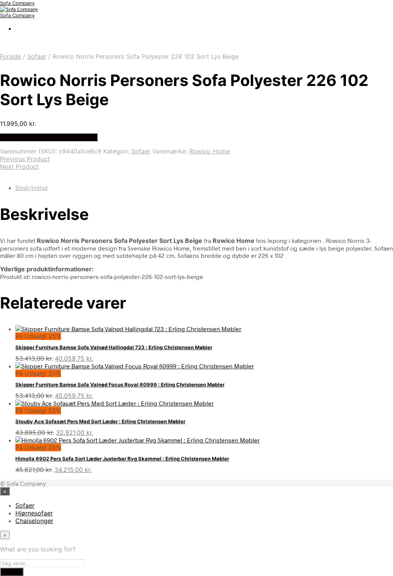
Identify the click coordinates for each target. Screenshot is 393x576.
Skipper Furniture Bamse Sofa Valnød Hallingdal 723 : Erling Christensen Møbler (113, 347)
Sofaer (36, 56)
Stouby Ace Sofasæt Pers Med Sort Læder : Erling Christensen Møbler (100, 421)
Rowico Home (209, 151)
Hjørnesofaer (34, 513)
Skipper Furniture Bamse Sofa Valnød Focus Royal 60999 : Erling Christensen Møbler (120, 384)
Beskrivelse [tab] (31, 187)
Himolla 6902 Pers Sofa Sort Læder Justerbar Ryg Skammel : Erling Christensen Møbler (122, 459)
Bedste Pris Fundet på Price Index (48, 137)
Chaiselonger (34, 521)
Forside (10, 56)
